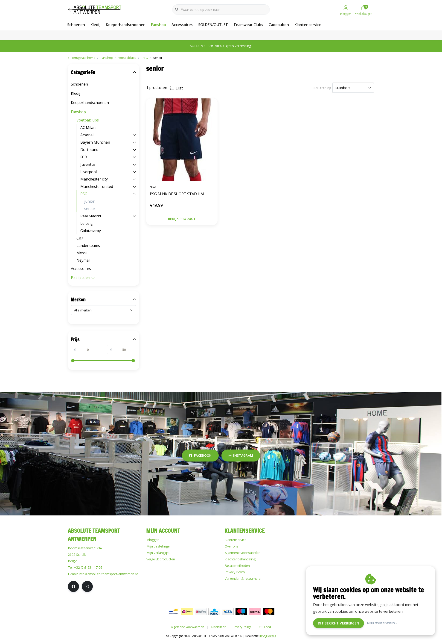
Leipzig (86, 223)
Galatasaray (90, 230)
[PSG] (134, 193)
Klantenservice (307, 24)
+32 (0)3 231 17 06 (88, 567)
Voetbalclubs (87, 120)
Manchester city (94, 179)
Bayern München (95, 142)
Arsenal (86, 134)
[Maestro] (241, 611)
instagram (243, 455)
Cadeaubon (279, 24)
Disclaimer (218, 627)
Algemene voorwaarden (187, 627)
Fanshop (158, 24)
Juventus (88, 164)
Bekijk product (182, 218)
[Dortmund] (134, 149)
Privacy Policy (242, 627)
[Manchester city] (134, 179)
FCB (83, 157)
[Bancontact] (173, 611)
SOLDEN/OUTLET (213, 24)
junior (89, 201)
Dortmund (89, 149)
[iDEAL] (187, 611)
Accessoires (182, 24)
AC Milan (88, 127)
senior (89, 208)
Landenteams (88, 245)
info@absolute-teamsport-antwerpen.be (109, 574)
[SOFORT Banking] (255, 611)
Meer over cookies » (382, 623)
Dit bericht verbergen (338, 623)
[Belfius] (200, 611)
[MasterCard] (268, 611)
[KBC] (214, 611)
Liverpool (88, 171)
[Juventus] (134, 164)
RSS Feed (264, 627)
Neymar (83, 260)
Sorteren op (322, 88)
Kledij (95, 24)
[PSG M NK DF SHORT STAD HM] (182, 139)
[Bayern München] (134, 142)
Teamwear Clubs (248, 24)
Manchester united (96, 186)
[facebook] (73, 586)
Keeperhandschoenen (125, 24)
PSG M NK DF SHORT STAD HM (177, 193)
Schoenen (76, 24)
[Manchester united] (134, 186)
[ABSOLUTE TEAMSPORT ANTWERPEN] (96, 9)
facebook (203, 455)
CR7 (79, 238)
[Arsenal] (134, 134)
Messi (81, 252)
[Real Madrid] (134, 216)
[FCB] (134, 157)
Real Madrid (90, 216)
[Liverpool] (134, 171)
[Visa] (228, 611)
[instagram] (87, 586)
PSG (83, 193)
